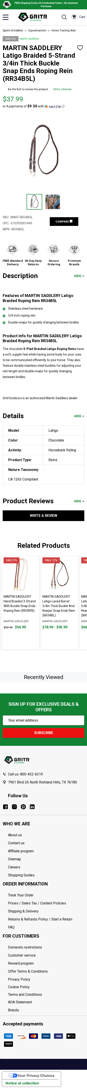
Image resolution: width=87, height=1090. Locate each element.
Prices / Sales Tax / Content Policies (37, 903)
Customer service (22, 955)
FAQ (11, 927)
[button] (33, 106)
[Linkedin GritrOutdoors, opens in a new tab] (32, 807)
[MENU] (5, 17)
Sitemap (14, 859)
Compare (63, 221)
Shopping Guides (21, 875)
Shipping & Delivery (23, 911)
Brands (13, 1010)
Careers (14, 867)
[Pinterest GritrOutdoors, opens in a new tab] (23, 807)
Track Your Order (20, 895)
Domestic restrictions (25, 947)
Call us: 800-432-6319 (25, 774)
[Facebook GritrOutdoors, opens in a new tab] (5, 807)
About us (15, 835)
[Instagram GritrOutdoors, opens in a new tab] (14, 807)
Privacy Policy (46, 979)
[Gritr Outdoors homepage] (34, 17)
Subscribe (43, 733)
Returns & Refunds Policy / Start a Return (40, 919)
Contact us (16, 843)
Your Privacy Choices (35, 1075)
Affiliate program (21, 851)
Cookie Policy (46, 987)
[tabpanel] (20, 603)
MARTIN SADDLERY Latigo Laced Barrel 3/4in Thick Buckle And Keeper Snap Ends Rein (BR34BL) (58, 606)
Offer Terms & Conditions (28, 971)
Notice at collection (22, 1083)
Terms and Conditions (46, 994)
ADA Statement (20, 1002)
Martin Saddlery (29, 38)
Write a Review (62, 89)
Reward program (21, 963)
